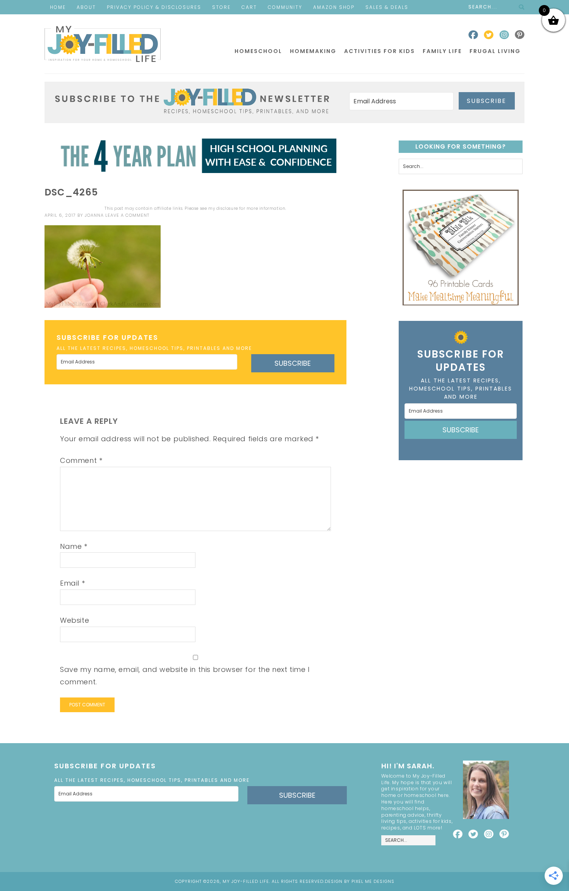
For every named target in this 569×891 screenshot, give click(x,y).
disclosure (227, 208)
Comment (81, 460)
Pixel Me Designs (372, 881)
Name (73, 546)
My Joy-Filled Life (103, 44)
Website (74, 620)
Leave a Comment (127, 215)
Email (72, 583)
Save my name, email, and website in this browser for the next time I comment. (185, 676)
